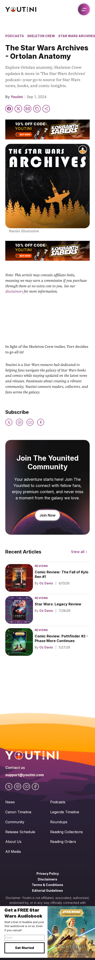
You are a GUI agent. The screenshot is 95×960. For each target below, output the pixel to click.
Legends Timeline (64, 812)
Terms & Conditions (47, 885)
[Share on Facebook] (9, 108)
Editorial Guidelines (47, 890)
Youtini (17, 97)
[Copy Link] (37, 108)
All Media (13, 851)
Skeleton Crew (41, 36)
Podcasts (14, 36)
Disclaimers (47, 879)
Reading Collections (66, 832)
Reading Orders (63, 841)
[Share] (46, 108)
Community (14, 822)
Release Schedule (20, 832)
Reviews (41, 566)
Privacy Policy (47, 873)
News (10, 802)
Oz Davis (46, 583)
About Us (13, 841)
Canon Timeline (18, 812)
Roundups (58, 822)
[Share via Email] (27, 108)
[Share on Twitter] (18, 108)
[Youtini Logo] (20, 9)
